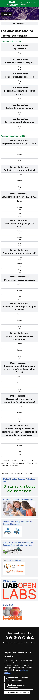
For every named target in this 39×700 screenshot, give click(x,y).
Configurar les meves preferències (16, 686)
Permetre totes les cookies (18, 692)
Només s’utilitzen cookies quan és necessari (18, 678)
